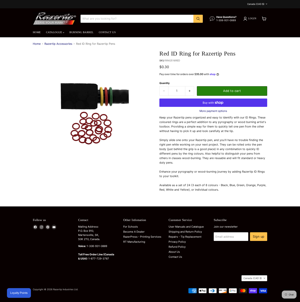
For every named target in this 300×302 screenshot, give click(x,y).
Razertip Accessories (58, 43)
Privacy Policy (177, 241)
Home (37, 32)
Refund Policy (177, 246)
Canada (255, 4)
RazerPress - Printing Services (142, 236)
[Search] (198, 19)
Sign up (258, 236)
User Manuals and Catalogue (186, 226)
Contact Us (107, 32)
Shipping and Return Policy (185, 231)
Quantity (164, 83)
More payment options (213, 110)
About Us (174, 251)
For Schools (130, 226)
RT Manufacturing (134, 241)
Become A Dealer (134, 231)
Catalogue (54, 32)
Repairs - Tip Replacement (185, 236)
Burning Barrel (81, 32)
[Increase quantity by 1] (189, 91)
